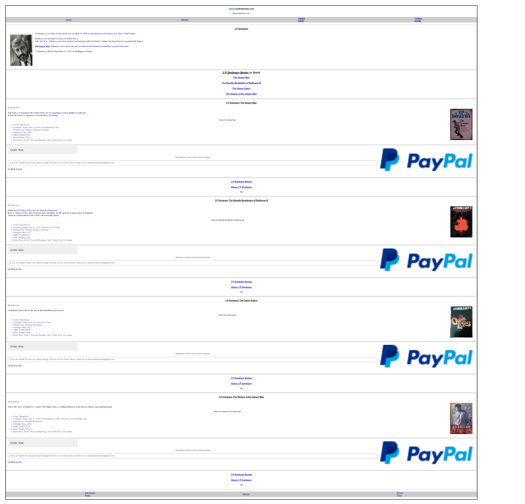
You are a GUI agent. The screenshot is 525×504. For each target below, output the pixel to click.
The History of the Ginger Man (241, 94)
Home (68, 19)
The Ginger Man (42, 46)
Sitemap (184, 19)
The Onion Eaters (241, 88)
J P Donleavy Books (241, 182)
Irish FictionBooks (90, 494)
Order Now (17, 149)
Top (241, 192)
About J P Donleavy (241, 187)
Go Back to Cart (15, 169)
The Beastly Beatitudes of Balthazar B (241, 83)
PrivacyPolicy (400, 494)
